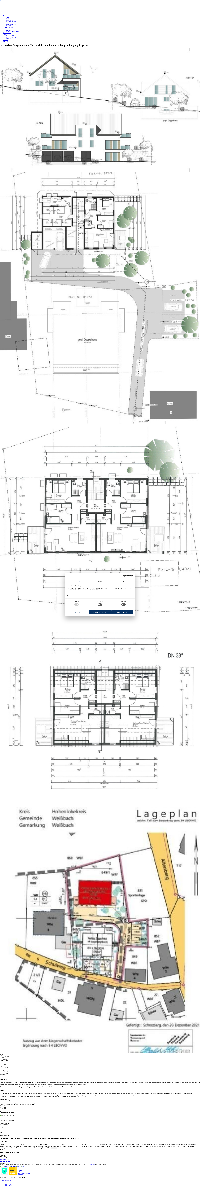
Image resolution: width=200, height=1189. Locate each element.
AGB (19, 1171)
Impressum (20, 1174)
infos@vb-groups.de (5, 1161)
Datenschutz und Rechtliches (25, 1173)
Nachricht (83, 1144)
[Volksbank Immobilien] (6, 7)
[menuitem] (101, 16)
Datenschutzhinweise (91, 1164)
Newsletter (20, 1169)
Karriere (20, 1170)
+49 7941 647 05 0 (4, 1159)
